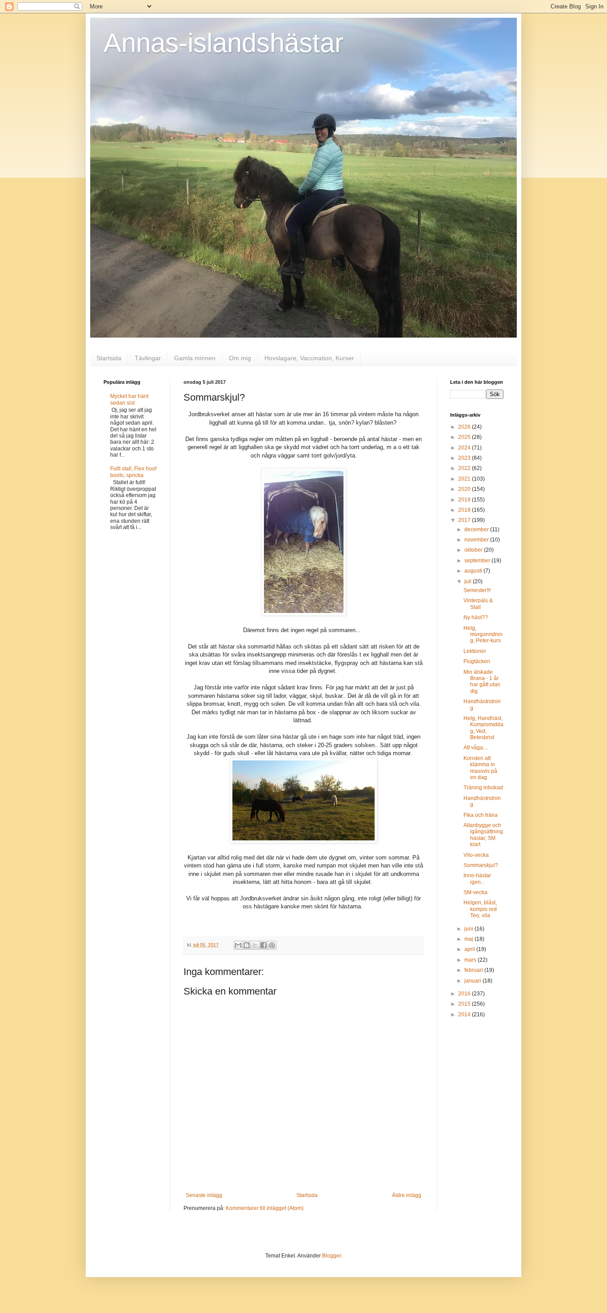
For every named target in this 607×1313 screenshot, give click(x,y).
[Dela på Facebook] (263, 945)
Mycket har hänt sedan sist (129, 399)
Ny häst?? (475, 617)
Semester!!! (477, 590)
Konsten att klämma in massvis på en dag (480, 767)
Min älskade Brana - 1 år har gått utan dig (481, 681)
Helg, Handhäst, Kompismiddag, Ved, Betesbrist (483, 727)
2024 (465, 448)
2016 (465, 994)
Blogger (331, 1256)
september (477, 560)
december (477, 529)
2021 (465, 479)
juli (468, 581)
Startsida (108, 358)
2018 (465, 510)
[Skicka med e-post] (238, 945)
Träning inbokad (483, 787)
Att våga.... (475, 747)
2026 (465, 427)
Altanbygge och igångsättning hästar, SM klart (483, 834)
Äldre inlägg (406, 1195)
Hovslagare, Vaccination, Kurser (309, 358)
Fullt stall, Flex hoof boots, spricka (133, 472)
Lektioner (474, 651)
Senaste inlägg (204, 1195)
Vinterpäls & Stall (478, 603)
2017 (465, 520)
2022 (465, 468)
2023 (465, 458)
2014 (465, 1014)
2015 (465, 1004)
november (477, 540)
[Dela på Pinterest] (272, 945)
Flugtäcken (476, 661)
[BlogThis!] (246, 945)
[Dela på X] (255, 945)
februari (474, 970)
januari (473, 981)
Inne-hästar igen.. (477, 878)
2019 (465, 500)
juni (469, 929)
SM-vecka (475, 892)
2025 (465, 437)
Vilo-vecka (476, 855)
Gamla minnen (195, 358)
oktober (474, 550)
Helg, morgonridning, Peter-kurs (483, 634)
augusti (473, 571)
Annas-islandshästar (223, 43)
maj (469, 939)
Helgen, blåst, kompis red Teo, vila (480, 909)
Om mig (240, 358)
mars (471, 960)
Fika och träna (480, 815)
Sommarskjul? (480, 865)
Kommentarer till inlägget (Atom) (265, 1208)
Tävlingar (148, 358)
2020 (465, 489)
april (470, 949)
